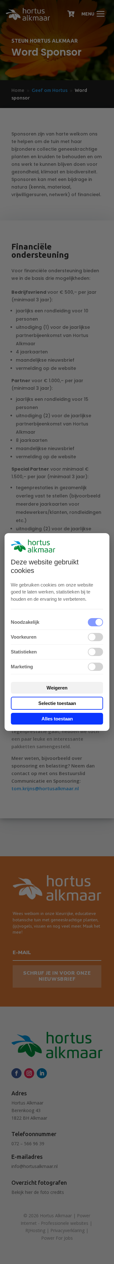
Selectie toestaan (57, 703)
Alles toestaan (57, 718)
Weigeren (57, 687)
